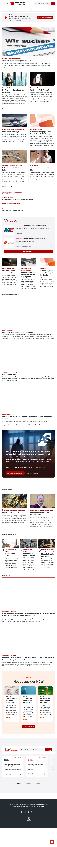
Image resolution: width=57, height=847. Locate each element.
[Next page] (43, 783)
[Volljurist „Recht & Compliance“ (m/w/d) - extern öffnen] (51, 246)
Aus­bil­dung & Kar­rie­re (9, 294)
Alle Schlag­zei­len (7, 187)
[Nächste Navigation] (55, 9)
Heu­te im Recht (7, 109)
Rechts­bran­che (7, 489)
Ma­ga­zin (5, 576)
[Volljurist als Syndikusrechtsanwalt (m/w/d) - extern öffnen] (51, 233)
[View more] (14, 109)
